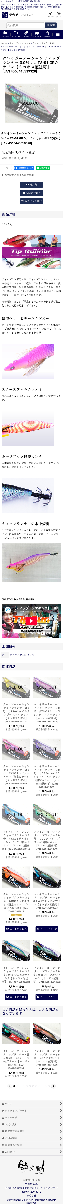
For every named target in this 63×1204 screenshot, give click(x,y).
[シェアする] (7, 168)
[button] (57, 34)
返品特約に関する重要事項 (19, 175)
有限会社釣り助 (31, 1180)
